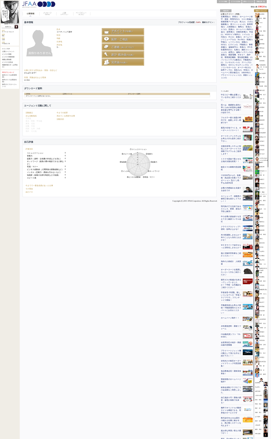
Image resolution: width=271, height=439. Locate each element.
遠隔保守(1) (233, 47)
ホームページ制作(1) (244, 29)
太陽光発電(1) (241, 32)
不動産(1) (243, 45)
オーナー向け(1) (244, 67)
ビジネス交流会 (7, 62)
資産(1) (224, 55)
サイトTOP (6, 49)
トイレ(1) (246, 34)
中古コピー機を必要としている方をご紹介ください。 (231, 97)
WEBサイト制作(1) (232, 34)
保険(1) (244, 42)
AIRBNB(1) (245, 72)
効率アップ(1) (226, 70)
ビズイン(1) (233, 45)
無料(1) (241, 27)
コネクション (64, 14)
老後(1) (239, 37)
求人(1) (242, 22)
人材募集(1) (231, 27)
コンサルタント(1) (232, 62)
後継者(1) (225, 24)
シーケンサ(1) (234, 42)
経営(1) (231, 52)
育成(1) (248, 27)
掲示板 (48, 14)
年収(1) (246, 70)
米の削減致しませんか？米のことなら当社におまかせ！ (231, 237)
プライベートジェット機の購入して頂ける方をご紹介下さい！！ (231, 353)
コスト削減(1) (247, 19)
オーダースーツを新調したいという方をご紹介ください (231, 272)
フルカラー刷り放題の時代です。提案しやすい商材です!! (231, 120)
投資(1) (231, 29)
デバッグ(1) (246, 62)
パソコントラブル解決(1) (231, 60)
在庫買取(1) (225, 17)
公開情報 (31, 14)
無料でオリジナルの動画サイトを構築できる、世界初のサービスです (231, 410)
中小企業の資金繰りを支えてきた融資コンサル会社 (231, 219)
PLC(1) (231, 37)
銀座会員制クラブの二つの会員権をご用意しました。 (231, 390)
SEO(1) (223, 45)
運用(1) (224, 65)
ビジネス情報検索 (8, 57)
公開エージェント (8, 51)
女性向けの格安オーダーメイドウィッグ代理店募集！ (231, 363)
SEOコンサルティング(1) (239, 65)
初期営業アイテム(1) (229, 22)
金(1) (223, 32)
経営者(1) (230, 32)
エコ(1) (224, 29)
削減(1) (250, 39)
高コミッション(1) (237, 24)
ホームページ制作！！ (230, 318)
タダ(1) (250, 22)
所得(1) (235, 17)
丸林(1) (237, 50)
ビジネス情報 (6, 54)
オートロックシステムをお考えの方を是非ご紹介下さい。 (231, 138)
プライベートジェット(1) (231, 75)
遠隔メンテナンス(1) (244, 52)
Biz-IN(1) (241, 39)
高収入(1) (238, 70)
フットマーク (81, 14)
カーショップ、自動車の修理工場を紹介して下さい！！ (231, 198)
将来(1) (243, 47)
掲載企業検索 (6, 59)
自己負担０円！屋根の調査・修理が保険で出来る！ (231, 400)
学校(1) (224, 42)
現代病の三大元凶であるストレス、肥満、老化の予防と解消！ (231, 208)
